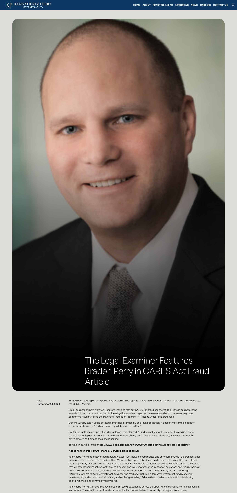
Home (136, 5)
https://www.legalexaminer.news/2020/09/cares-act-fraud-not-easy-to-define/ (143, 444)
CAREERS (205, 5)
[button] (233, 5)
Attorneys (182, 5)
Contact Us (220, 5)
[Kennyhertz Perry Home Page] (28, 5)
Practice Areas (163, 5)
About (147, 5)
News (194, 5)
